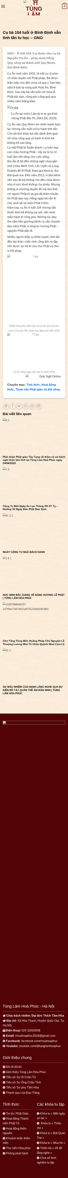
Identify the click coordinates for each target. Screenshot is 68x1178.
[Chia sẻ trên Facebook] (13, 406)
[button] (3, 6)
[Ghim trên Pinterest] (32, 406)
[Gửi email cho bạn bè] (26, 406)
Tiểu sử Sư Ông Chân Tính (23, 1082)
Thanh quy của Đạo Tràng (23, 1092)
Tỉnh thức (33, 384)
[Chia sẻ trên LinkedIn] (39, 406)
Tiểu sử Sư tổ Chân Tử (21, 1077)
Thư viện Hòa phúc (18, 1148)
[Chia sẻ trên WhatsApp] (6, 406)
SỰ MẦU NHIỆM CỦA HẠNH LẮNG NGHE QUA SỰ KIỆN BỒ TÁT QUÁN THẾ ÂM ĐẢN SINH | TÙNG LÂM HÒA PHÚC (33, 690)
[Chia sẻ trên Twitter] (19, 406)
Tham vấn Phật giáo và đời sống (37, 389)
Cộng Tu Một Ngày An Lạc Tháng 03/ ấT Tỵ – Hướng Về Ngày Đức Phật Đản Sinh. (30, 508)
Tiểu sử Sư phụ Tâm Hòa (22, 1087)
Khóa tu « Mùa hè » (52, 1142)
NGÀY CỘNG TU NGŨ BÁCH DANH (24, 552)
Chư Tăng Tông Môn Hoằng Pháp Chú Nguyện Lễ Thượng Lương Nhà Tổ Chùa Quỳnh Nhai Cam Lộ (34, 643)
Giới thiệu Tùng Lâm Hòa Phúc (26, 1072)
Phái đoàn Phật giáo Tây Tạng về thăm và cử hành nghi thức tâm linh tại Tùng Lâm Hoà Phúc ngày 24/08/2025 (34, 460)
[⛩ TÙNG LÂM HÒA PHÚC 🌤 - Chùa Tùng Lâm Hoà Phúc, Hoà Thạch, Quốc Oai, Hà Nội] (34, 7)
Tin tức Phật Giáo (17, 1113)
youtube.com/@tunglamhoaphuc (40, 1046)
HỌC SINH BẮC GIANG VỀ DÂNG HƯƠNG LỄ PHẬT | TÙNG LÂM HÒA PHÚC (34, 597)
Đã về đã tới (14, 1066)
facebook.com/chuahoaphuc (39, 1040)
